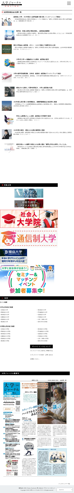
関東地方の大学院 (5, 331)
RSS (25, 488)
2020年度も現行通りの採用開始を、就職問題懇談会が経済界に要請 (35, 102)
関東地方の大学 (5, 312)
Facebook (33, 488)
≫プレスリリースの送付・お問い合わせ (41, 354)
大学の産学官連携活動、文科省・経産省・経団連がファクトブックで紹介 (37, 73)
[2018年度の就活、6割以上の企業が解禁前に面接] (7, 134)
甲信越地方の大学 (42, 312)
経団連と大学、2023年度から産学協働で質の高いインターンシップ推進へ (37, 17)
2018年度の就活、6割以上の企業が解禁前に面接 (29, 130)
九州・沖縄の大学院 (43, 338)
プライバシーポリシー (49, 488)
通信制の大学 (4, 321)
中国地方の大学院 (42, 336)
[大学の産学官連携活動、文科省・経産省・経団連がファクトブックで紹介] (7, 78)
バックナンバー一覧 (64, 483)
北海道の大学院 (5, 329)
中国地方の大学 (42, 317)
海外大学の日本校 (42, 321)
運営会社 (21, 488)
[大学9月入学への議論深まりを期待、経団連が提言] (10, 63)
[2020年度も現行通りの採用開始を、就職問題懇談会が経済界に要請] (7, 106)
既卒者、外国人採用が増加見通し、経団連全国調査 (33, 31)
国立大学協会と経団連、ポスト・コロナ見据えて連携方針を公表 (34, 45)
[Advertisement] (13, 169)
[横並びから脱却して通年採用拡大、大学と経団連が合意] (10, 92)
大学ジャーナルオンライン (37, 490)
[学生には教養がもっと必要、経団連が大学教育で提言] (10, 120)
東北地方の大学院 (42, 329)
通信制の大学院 (5, 341)
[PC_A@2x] (27, 293)
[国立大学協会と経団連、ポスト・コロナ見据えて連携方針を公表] (7, 49)
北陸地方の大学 (42, 314)
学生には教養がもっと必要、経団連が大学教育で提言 (33, 116)
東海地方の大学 (5, 314)
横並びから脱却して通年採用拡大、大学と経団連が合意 (34, 87)
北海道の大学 (4, 310)
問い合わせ (40, 488)
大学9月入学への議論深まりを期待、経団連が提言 (32, 59)
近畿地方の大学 (5, 317)
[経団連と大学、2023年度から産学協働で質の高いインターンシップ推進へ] (7, 21)
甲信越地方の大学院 (43, 331)
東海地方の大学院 (5, 333)
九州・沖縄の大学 (42, 319)
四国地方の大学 (5, 319)
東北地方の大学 (42, 310)
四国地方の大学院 (5, 338)
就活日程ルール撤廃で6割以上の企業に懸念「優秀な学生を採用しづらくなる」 (42, 144)
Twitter (29, 488)
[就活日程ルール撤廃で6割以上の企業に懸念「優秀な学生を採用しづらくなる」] (10, 148)
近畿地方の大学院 (5, 336)
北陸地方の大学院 (42, 333)
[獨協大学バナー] (13, 263)
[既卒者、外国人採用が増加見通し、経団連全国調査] (10, 35)
